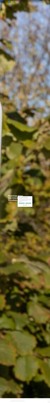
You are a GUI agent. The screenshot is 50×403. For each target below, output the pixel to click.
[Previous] (40, 395)
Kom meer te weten (20, 201)
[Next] (43, 395)
